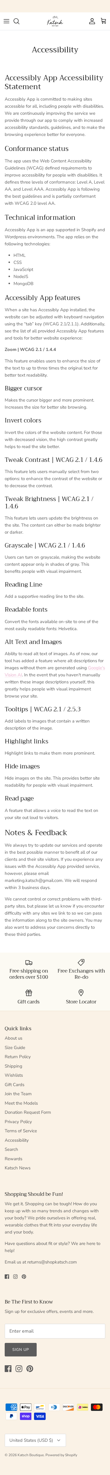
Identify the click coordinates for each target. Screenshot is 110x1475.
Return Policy (18, 1057)
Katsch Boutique (31, 1455)
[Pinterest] (24, 1276)
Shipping (13, 1066)
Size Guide (15, 1048)
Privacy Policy (18, 1122)
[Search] (19, 21)
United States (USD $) (31, 1440)
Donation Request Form (28, 1112)
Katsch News (18, 1168)
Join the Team (18, 1094)
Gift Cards (14, 1085)
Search (11, 1149)
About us (13, 1038)
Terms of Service (21, 1131)
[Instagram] (15, 1276)
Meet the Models (21, 1103)
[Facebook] (7, 1276)
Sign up (20, 1349)
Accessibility (17, 1140)
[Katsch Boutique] (55, 21)
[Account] (90, 21)
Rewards (13, 1159)
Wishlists (14, 1075)
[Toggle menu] (6, 21)
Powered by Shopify (61, 1455)
